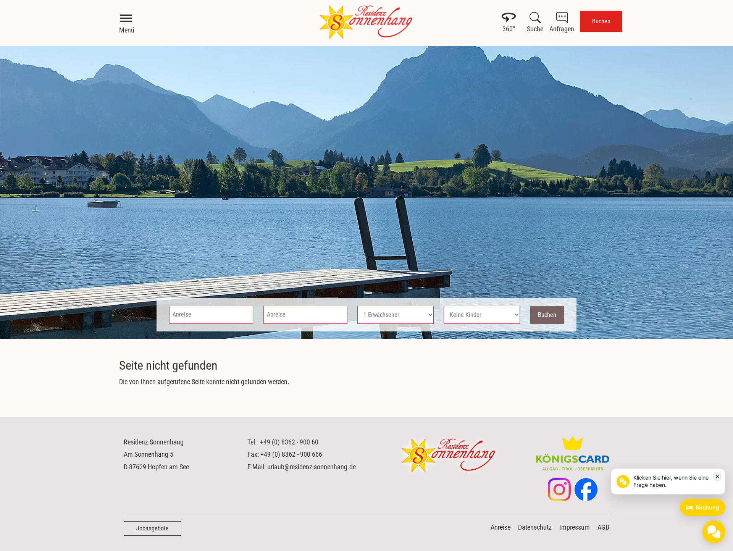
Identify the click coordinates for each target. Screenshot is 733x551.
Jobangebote (152, 528)
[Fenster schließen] (717, 476)
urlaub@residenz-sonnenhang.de (311, 467)
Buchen (601, 21)
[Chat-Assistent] (713, 531)
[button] (668, 481)
